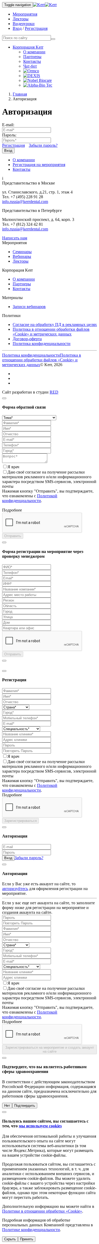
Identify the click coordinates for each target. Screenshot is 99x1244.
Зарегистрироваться (20, 821)
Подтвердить (24, 1106)
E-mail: (8, 124)
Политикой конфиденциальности (29, 498)
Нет (7, 1106)
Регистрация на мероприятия (39, 164)
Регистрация (36, 28)
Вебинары (22, 256)
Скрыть (10, 1239)
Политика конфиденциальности (41, 343)
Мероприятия (25, 14)
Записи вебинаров (29, 306)
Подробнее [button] (12, 510)
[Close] (4, 398)
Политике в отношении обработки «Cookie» (42, 1211)
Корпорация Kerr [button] (28, 47)
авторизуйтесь (15, 888)
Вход (17, 28)
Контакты (32, 61)
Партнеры (32, 56)
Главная (20, 94)
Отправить (12, 536)
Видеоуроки (24, 23)
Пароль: (9, 135)
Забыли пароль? (43, 145)
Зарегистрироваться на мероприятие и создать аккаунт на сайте (49, 1049)
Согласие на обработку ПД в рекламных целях (55, 324)
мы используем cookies (40, 1126)
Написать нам (14, 238)
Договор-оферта (27, 339)
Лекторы (21, 19)
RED (54, 392)
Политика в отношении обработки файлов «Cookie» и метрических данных (51, 331)
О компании (34, 52)
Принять (26, 1239)
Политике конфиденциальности (31, 1229)
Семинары (22, 251)
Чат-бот (30, 66)
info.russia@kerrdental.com (25, 201)
